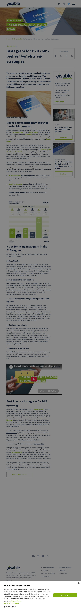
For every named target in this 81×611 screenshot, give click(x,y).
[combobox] (79, 583)
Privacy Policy (16, 601)
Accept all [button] (65, 595)
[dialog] (40, 596)
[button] (27, 603)
